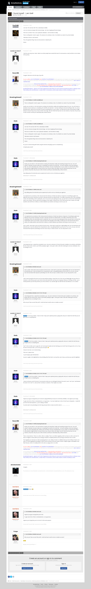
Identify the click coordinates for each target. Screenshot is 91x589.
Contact (56, 584)
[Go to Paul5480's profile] (10, 14)
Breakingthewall (15, 97)
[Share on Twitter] (11, 577)
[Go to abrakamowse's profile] (16, 471)
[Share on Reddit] (13, 577)
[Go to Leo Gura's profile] (16, 493)
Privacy (45, 584)
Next (20, 21)
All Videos (26, 7)
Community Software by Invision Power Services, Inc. (45, 587)
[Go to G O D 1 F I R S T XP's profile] (16, 59)
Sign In (75, 2)
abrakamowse (16, 465)
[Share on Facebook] (9, 577)
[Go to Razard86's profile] (16, 79)
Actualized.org (36, 584)
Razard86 (15, 73)
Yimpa (15, 531)
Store (40, 7)
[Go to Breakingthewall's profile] (16, 103)
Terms (41, 584)
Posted (27, 25)
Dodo (15, 121)
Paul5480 (19, 15)
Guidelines (18, 7)
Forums (10, 7)
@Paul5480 (26, 489)
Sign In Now (64, 568)
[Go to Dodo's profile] (16, 127)
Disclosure (51, 584)
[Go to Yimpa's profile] (16, 537)
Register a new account (27, 568)
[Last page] (22, 21)
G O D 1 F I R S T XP (16, 51)
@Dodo (25, 315)
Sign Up (81, 2)
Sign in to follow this (71, 13)
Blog (34, 7)
